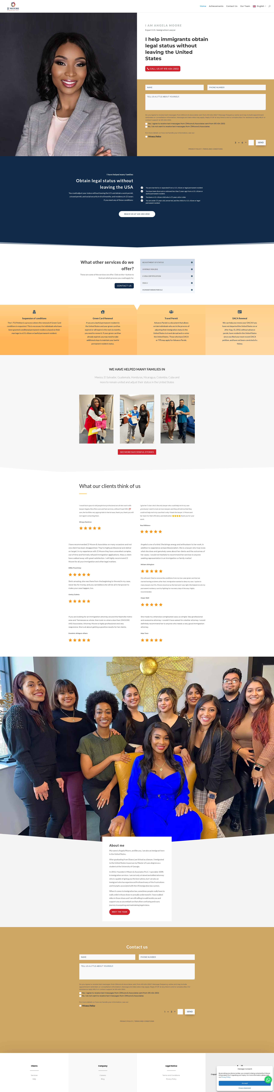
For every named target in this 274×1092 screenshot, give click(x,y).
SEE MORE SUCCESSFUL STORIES (137, 452)
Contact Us (231, 6)
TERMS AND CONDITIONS (213, 149)
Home (203, 6)
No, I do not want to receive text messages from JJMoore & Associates (179, 126)
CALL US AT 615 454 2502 (164, 68)
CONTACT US (124, 285)
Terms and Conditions (171, 1075)
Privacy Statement (245, 1088)
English (260, 6)
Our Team (245, 6)
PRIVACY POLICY (194, 149)
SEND (261, 142)
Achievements (216, 6)
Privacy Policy (225, 1077)
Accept (245, 1083)
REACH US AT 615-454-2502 (137, 214)
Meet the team (119, 912)
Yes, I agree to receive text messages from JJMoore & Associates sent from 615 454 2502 (186, 124)
